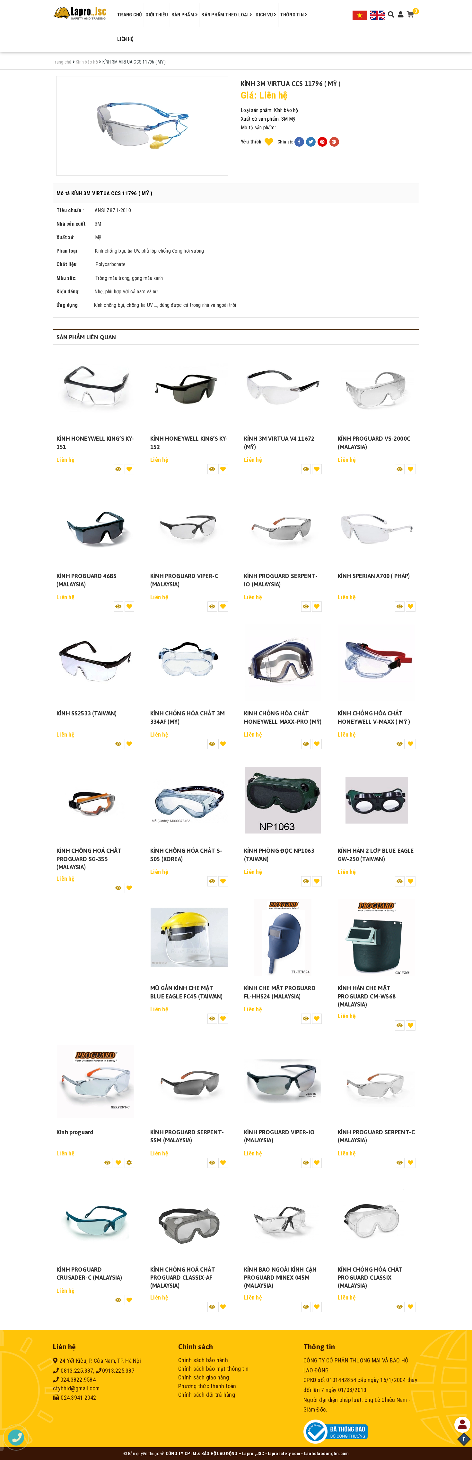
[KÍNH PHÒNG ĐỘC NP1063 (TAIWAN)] (283, 800)
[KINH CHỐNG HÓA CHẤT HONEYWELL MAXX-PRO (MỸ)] (283, 663)
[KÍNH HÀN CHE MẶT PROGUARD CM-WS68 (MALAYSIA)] (376, 937)
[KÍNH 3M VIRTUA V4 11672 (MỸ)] (283, 388)
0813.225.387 (76, 1370)
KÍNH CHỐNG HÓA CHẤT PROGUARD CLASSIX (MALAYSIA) (370, 1277)
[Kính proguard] (95, 1081)
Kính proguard (75, 1132)
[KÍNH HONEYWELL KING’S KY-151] (95, 388)
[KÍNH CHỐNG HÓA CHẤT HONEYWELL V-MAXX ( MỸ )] (376, 663)
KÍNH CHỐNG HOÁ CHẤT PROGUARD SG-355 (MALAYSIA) (89, 858)
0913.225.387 (118, 1370)
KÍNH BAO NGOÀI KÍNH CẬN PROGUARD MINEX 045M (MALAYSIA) (280, 1277)
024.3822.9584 (77, 1379)
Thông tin (292, 15)
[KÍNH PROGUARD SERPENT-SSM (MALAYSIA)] (189, 1081)
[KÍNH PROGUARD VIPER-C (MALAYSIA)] (189, 525)
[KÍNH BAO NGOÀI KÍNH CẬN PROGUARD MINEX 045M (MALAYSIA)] (283, 1219)
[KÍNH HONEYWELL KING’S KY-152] (189, 388)
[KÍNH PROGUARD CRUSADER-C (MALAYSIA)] (95, 1219)
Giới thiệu (156, 15)
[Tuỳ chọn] (129, 1163)
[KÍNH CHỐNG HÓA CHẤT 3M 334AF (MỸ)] (189, 663)
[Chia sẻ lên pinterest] (322, 142)
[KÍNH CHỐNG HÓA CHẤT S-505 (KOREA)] (189, 800)
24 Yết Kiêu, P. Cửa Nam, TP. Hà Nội (100, 1360)
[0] (410, 15)
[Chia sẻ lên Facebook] (299, 142)
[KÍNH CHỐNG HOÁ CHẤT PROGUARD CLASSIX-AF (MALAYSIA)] (189, 1219)
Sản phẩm (183, 15)
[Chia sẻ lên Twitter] (311, 142)
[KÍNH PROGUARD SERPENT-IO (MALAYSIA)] (283, 525)
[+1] (334, 142)
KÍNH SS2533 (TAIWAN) (87, 713)
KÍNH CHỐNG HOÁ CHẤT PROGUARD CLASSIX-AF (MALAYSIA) (182, 1277)
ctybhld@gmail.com (76, 1388)
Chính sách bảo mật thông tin (213, 1368)
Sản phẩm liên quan (86, 337)
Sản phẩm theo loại (225, 15)
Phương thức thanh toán (207, 1386)
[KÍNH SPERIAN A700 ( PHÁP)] (376, 525)
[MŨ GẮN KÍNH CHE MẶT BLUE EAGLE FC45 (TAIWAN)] (189, 937)
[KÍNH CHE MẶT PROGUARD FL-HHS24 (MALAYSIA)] (283, 937)
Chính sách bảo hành (203, 1360)
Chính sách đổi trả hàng (206, 1394)
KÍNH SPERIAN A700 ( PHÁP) (374, 576)
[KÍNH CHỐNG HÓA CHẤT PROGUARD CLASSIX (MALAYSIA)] (376, 1219)
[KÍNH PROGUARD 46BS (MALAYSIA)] (95, 525)
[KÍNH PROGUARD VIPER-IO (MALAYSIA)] (283, 1081)
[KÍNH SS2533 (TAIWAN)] (95, 663)
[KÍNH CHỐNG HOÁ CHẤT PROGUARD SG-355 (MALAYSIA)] (95, 800)
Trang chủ (129, 15)
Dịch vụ (265, 15)
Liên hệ (125, 39)
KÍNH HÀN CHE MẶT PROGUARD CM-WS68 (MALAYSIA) (367, 996)
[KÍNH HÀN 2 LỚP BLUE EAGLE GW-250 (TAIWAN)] (376, 800)
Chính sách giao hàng (203, 1377)
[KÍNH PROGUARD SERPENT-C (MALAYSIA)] (376, 1081)
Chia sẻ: (285, 141)
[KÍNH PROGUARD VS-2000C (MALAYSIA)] (376, 388)
